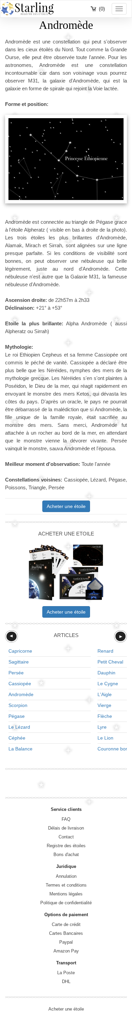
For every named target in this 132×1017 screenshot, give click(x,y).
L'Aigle (104, 694)
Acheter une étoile (66, 506)
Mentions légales (66, 893)
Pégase (16, 716)
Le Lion (105, 738)
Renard (105, 651)
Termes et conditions (66, 885)
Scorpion (17, 705)
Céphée (16, 738)
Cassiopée (19, 683)
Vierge (104, 705)
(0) (102, 9)
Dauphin (106, 672)
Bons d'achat (66, 854)
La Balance (20, 748)
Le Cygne (107, 683)
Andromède (21, 694)
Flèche (104, 716)
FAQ (66, 819)
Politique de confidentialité (66, 902)
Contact (66, 836)
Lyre (102, 727)
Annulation (66, 876)
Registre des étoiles (66, 845)
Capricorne (20, 651)
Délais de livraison (66, 828)
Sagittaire (18, 662)
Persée (16, 672)
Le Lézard (19, 727)
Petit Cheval (110, 662)
